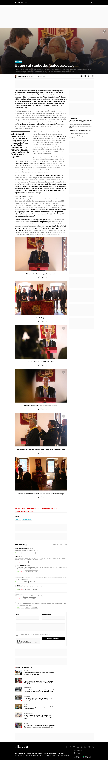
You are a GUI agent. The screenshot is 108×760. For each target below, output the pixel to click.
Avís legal (66, 755)
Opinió (29, 753)
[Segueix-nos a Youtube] (74, 747)
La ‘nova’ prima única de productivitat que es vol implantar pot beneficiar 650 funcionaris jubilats (39, 690)
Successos (26, 679)
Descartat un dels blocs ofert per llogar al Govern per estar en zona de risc (39, 673)
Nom (17, 614)
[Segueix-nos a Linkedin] (81, 747)
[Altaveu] (18, 2)
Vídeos (46, 753)
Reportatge (18, 61)
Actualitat (22, 753)
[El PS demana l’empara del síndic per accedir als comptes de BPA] (18, 706)
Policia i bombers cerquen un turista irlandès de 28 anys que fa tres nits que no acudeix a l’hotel (38, 682)
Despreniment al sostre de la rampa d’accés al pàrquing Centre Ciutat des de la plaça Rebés (38, 699)
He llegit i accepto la (34, 634)
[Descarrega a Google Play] (87, 757)
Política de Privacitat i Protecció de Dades (39, 634)
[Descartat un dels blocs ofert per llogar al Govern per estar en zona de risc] (18, 672)
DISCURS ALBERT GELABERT (24, 511)
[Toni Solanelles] (16, 76)
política (18, 519)
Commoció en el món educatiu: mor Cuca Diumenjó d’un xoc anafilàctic (80, 121)
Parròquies (27, 696)
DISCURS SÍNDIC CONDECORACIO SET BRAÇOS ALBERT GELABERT (36, 508)
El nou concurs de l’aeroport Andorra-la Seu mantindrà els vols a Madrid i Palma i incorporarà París (39, 717)
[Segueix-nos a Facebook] (67, 747)
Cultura (34, 753)
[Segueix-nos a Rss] (93, 747)
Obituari (61, 753)
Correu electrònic (47, 614)
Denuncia (32, 552)
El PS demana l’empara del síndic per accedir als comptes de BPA (38, 707)
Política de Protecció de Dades (42, 755)
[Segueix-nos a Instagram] (78, 747)
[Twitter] (85, 76)
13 (19, 589)
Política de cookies (57, 755)
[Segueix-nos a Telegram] (89, 747)
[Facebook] (81, 76)
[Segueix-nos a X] (70, 747)
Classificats (53, 753)
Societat (26, 670)
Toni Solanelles (22, 76)
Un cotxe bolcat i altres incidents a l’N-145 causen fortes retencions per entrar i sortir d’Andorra (39, 726)
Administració (27, 687)
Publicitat (29, 755)
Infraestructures (28, 713)
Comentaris (42, 76)
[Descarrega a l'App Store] (77, 757)
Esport (40, 753)
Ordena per (56, 544)
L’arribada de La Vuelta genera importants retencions (81, 136)
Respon (25, 552)
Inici (16, 753)
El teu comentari (20, 622)
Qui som (17, 755)
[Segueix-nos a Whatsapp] (85, 747)
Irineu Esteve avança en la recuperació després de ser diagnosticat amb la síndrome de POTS (80, 126)
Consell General (27, 519)
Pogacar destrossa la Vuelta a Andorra (80, 133)
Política (26, 704)
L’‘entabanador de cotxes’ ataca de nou (80, 130)
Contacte (22, 755)
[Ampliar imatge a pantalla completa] (104, 31)
